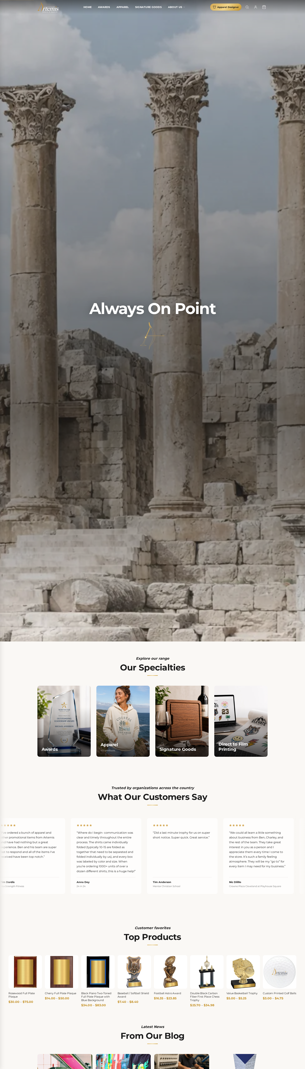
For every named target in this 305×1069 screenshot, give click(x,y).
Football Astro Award (167, 993)
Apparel (122, 7)
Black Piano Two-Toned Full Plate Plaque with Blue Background (96, 997)
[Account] (255, 7)
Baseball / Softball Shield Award (133, 995)
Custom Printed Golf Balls (279, 993)
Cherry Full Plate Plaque (60, 993)
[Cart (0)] (264, 7)
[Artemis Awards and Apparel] (48, 7)
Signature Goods (148, 7)
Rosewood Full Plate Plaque (21, 995)
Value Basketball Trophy (242, 993)
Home (87, 7)
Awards (104, 7)
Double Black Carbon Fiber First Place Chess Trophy (204, 997)
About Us (175, 7)
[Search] (247, 7)
